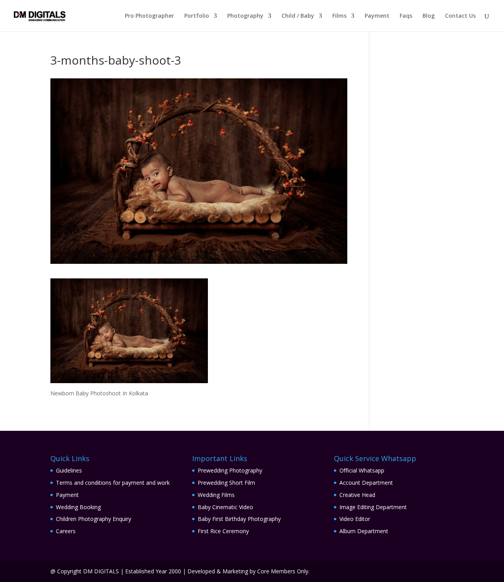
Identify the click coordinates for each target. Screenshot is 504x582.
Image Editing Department (373, 507)
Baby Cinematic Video (225, 507)
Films (339, 16)
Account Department (366, 482)
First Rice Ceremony (223, 531)
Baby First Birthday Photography (239, 519)
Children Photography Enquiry (93, 519)
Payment (377, 16)
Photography (245, 16)
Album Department (363, 531)
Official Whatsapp (361, 470)
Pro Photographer (149, 16)
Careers (66, 531)
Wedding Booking (78, 507)
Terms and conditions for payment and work (113, 482)
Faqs (406, 16)
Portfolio (196, 16)
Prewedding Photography (230, 470)
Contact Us (460, 16)
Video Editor (354, 519)
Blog (428, 16)
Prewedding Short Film (226, 482)
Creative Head (357, 495)
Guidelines (69, 470)
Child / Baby (298, 16)
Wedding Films (216, 495)
